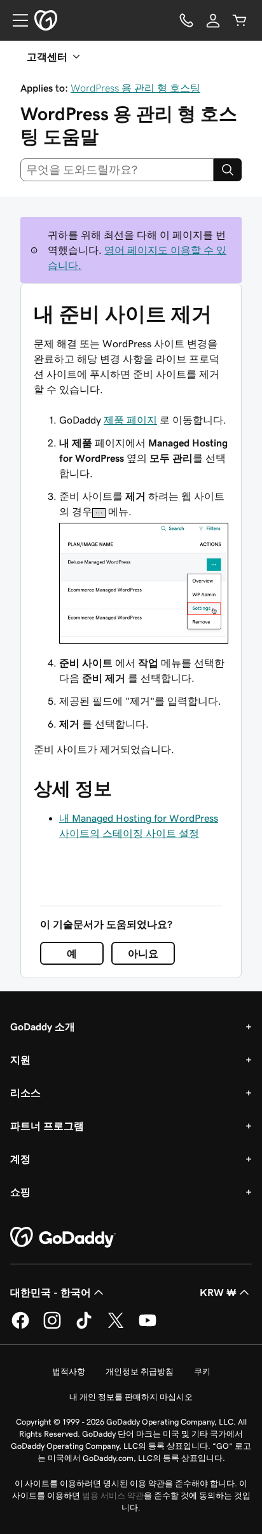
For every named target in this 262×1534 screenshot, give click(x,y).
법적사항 (68, 1371)
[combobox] (117, 170)
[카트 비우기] (240, 20)
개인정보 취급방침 (140, 1371)
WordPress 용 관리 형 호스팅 (135, 88)
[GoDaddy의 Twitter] (116, 1327)
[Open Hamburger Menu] (15, 20)
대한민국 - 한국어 (50, 1292)
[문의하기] (186, 20)
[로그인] (213, 20)
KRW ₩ (218, 1292)
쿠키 (202, 1371)
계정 (20, 1159)
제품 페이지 (130, 420)
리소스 (25, 1093)
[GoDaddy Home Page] (63, 1237)
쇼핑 (20, 1192)
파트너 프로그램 (47, 1126)
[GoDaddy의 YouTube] (147, 1327)
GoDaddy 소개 (42, 1026)
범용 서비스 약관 (113, 1495)
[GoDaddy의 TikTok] (84, 1327)
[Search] (228, 169)
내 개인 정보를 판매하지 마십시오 (131, 1397)
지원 (20, 1059)
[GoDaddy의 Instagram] (52, 1327)
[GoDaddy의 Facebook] (20, 1327)
